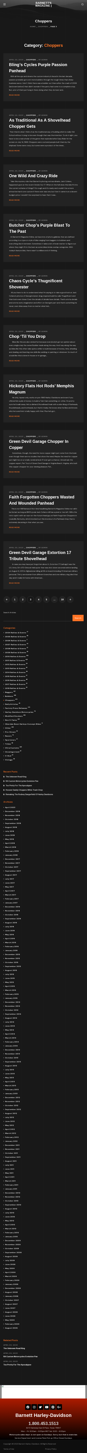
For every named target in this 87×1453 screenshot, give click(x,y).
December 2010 (12, 1193)
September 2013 (13, 1062)
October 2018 (11, 819)
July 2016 (9, 927)
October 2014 (11, 1010)
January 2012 (11, 1141)
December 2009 (13, 1241)
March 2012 (10, 1133)
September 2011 (13, 1157)
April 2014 (10, 1034)
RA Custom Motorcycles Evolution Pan (22, 781)
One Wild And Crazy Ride (33, 175)
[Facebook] (28, 1407)
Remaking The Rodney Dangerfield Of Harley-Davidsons (29, 794)
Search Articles (9, 612)
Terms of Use (8, 1449)
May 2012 (9, 1125)
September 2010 (13, 1205)
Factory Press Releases (17, 707)
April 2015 (10, 986)
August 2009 (11, 1256)
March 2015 (10, 990)
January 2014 (11, 1046)
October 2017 (11, 867)
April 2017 (10, 891)
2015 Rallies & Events (16, 676)
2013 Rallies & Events (16, 668)
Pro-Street (11, 731)
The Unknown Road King (16, 777)
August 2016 (11, 923)
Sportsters (11, 739)
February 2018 (12, 851)
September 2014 (13, 1014)
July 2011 (9, 1165)
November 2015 (12, 958)
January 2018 (11, 855)
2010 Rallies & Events (16, 656)
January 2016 (11, 950)
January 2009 (11, 1284)
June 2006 (10, 1316)
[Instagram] (34, 1407)
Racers (9, 735)
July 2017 (9, 879)
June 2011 (9, 1169)
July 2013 (9, 1070)
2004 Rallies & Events (16, 632)
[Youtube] (47, 1407)
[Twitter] (40, 1407)
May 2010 (9, 1221)
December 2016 (12, 907)
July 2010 (9, 1213)
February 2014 (12, 1042)
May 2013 (9, 1078)
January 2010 (11, 1237)
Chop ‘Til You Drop (27, 336)
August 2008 (11, 1292)
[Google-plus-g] (59, 1407)
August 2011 (11, 1161)
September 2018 (13, 823)
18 (62, 599)
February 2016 (12, 946)
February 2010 (12, 1233)
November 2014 (12, 1006)
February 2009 (12, 1280)
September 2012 (13, 1109)
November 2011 (12, 1149)
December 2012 (12, 1097)
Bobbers (10, 696)
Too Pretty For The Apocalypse (19, 786)
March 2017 (10, 895)
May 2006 (10, 1320)
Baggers (10, 692)
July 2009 (10, 1260)
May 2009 (10, 1268)
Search (78, 618)
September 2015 (13, 966)
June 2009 (10, 1264)
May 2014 (9, 1030)
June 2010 (10, 1217)
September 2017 (13, 871)
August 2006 (11, 1312)
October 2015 (11, 962)
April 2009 (10, 1272)
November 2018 (12, 815)
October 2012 (11, 1105)
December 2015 (12, 954)
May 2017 (9, 887)
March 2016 (10, 942)
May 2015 (9, 982)
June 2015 (10, 978)
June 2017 (10, 883)
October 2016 (11, 915)
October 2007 (12, 1300)
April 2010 (10, 1225)
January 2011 (11, 1189)
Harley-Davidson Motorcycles (20, 711)
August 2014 (11, 1018)
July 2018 (9, 831)
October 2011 (11, 1153)
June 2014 (10, 1026)
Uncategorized (13, 751)
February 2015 (12, 994)
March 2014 (10, 1038)
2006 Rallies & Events (16, 640)
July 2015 (9, 974)
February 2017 (12, 899)
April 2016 (10, 939)
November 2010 (12, 1197)
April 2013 (10, 1082)
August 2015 (11, 970)
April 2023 (10, 807)
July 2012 (9, 1117)
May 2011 (9, 1173)
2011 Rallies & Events (16, 660)
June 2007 (10, 1308)
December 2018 (12, 811)
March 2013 (10, 1086)
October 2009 (12, 1248)
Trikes (9, 743)
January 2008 (11, 1296)
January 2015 (11, 998)
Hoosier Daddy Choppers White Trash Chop (24, 790)
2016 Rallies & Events (16, 680)
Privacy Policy (51, 1449)
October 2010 (12, 1201)
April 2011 (9, 1177)
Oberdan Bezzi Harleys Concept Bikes (23, 723)
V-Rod (9, 755)
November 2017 (12, 863)
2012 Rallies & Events (16, 664)
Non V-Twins (12, 719)
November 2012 (12, 1101)
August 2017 (11, 875)
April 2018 (10, 843)
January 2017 (11, 903)
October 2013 (11, 1058)
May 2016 (9, 935)
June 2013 (10, 1074)
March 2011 (10, 1181)
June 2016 (10, 931)
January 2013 (11, 1094)
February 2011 (11, 1185)
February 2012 (12, 1137)
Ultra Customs (13, 747)
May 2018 (9, 839)
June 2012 (10, 1121)
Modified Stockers (15, 715)
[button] (82, 4)
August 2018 (11, 827)
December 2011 (12, 1145)
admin (44, 60)
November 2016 (12, 911)
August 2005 (11, 1328)
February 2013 (12, 1090)
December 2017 (12, 859)
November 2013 (12, 1054)
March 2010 (10, 1229)
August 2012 (11, 1113)
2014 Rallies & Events (16, 672)
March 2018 (10, 847)
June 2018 (10, 835)
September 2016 (13, 919)
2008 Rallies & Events (16, 648)
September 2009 (13, 1252)
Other (9, 727)
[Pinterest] (53, 1407)
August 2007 (11, 1304)
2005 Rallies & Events (16, 636)
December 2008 (13, 1288)
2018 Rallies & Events (16, 688)
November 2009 (13, 1245)
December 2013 (12, 1050)
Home (33, 27)
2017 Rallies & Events (16, 684)
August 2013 (11, 1066)
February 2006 (12, 1324)
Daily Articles (12, 703)
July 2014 (9, 1022)
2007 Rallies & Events (16, 644)
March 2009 (11, 1276)
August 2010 (11, 1209)
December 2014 (12, 1002)
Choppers (43, 27)
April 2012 (10, 1129)
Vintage (10, 759)
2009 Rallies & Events (16, 652)
